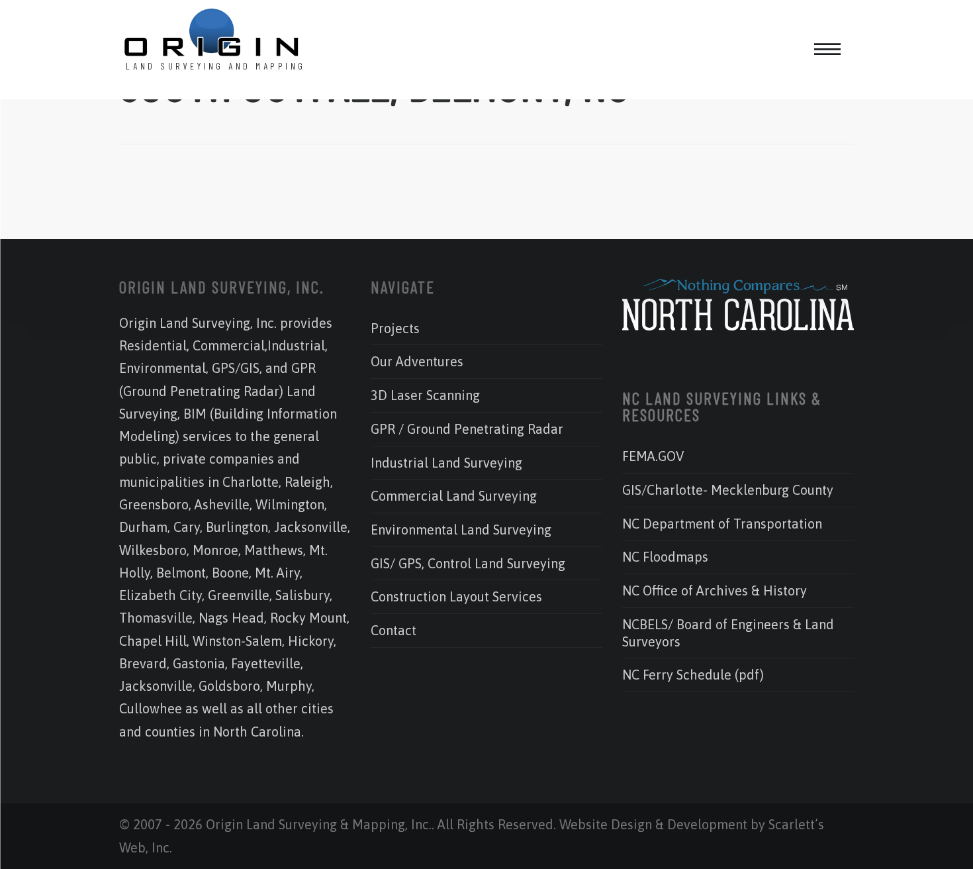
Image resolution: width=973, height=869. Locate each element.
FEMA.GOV (653, 456)
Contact (393, 630)
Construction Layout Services (456, 596)
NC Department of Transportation (722, 523)
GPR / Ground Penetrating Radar (467, 428)
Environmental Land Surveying (461, 529)
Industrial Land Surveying (446, 462)
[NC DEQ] (738, 325)
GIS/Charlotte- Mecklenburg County (727, 489)
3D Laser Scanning (425, 395)
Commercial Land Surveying (454, 495)
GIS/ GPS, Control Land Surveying (468, 563)
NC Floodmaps (665, 556)
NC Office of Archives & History (714, 590)
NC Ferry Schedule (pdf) (693, 674)
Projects (395, 328)
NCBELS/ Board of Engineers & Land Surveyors (728, 633)
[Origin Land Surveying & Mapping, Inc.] (211, 33)
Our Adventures (417, 361)
